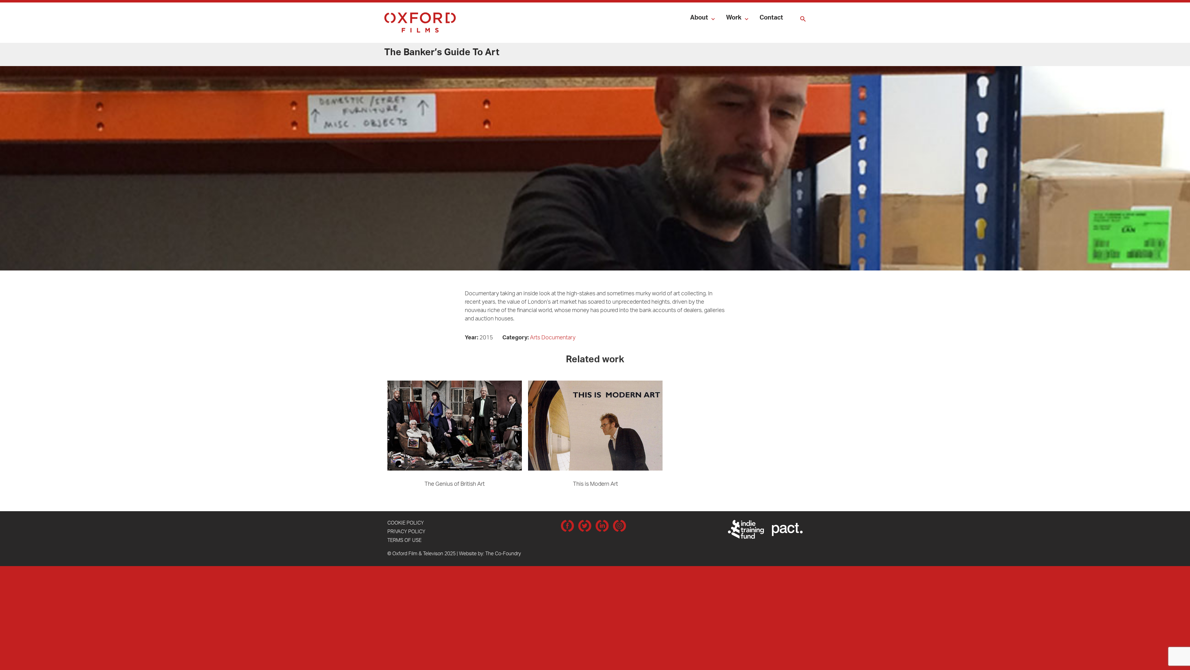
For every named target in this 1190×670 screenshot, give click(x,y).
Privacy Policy (406, 532)
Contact (771, 18)
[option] (454, 434)
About (699, 18)
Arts (535, 338)
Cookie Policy (405, 524)
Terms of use (404, 541)
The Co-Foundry (503, 554)
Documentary (558, 338)
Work (734, 18)
